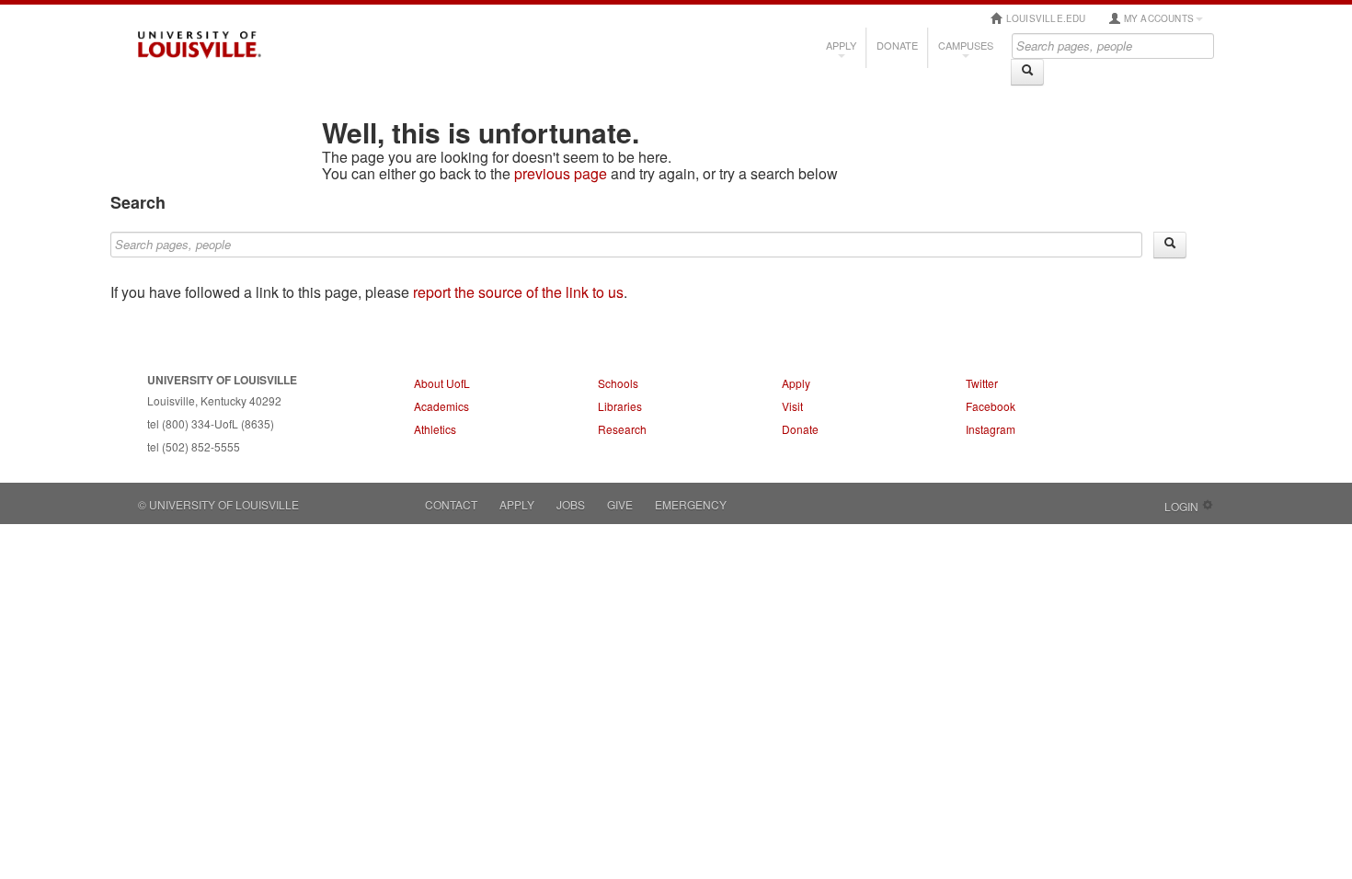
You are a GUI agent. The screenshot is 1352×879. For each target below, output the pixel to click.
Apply (841, 45)
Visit (792, 406)
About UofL (442, 383)
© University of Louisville (218, 504)
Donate (897, 45)
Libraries (620, 406)
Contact (451, 504)
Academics (441, 406)
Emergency (691, 504)
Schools (618, 383)
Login (1181, 506)
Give (620, 504)
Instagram (990, 429)
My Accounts (1157, 18)
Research (622, 429)
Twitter (982, 383)
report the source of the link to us (518, 292)
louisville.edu (1044, 18)
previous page (560, 173)
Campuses (965, 45)
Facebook (990, 406)
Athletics (435, 429)
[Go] (1027, 72)
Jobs (570, 504)
